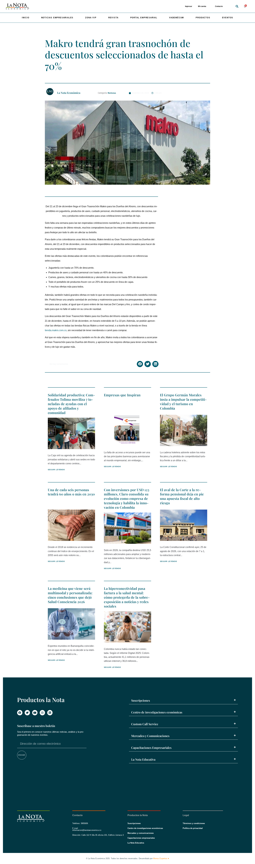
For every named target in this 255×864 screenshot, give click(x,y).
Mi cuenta (202, 6)
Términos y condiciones (194, 823)
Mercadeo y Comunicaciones (150, 736)
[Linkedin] (50, 712)
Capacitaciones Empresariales (151, 748)
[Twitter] (27, 712)
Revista (113, 18)
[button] (236, 6)
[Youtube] (34, 712)
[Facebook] (19, 712)
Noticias (112, 93)
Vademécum (176, 18)
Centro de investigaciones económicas (156, 712)
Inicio (25, 18)
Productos (203, 18)
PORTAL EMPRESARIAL (143, 18)
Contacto (219, 6)
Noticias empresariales (57, 18)
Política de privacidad (193, 828)
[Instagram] (42, 712)
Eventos (227, 18)
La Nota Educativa (143, 759)
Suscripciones (140, 700)
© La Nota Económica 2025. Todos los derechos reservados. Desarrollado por (127, 858)
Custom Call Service (144, 724)
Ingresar (188, 6)
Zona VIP (90, 18)
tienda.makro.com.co (56, 330)
